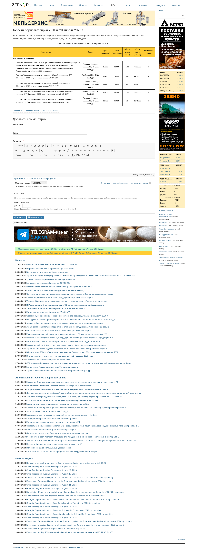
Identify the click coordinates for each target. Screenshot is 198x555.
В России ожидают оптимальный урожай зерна (48, 448)
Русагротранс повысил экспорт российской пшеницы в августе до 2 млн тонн (63, 341)
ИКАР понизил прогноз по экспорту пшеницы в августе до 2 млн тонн (59, 287)
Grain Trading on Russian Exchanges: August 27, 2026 (51, 466)
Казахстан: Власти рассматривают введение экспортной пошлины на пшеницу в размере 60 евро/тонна (76, 407)
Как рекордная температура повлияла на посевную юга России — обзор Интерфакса (67, 389)
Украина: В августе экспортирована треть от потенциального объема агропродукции (66, 301)
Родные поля (164, 246)
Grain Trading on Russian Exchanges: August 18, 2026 (51, 518)
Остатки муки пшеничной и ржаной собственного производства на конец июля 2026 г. (67, 316)
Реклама (176, 5)
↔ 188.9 (179, 174)
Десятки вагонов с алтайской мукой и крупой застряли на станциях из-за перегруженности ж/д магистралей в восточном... (84, 393)
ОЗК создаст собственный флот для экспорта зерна (51, 429)
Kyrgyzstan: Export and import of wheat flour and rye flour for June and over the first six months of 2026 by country (79, 521)
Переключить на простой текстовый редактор (34, 178)
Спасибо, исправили (166, 229)
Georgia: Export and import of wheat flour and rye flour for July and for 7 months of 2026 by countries (72, 499)
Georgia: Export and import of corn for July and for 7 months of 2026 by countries (63, 510)
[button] (19, 146)
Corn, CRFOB (165, 171)
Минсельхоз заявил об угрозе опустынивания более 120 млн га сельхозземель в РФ (66, 334)
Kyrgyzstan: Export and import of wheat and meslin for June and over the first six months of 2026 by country (75, 525)
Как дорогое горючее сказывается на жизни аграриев (51, 418)
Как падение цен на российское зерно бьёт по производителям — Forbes (61, 415)
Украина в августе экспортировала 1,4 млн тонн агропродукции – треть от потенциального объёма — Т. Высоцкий (80, 276)
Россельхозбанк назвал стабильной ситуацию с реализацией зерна (58, 330)
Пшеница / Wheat (50, 111)
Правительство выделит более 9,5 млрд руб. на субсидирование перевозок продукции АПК (69, 337)
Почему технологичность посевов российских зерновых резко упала (58, 386)
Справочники (66, 5)
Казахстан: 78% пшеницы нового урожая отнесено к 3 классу (55, 290)
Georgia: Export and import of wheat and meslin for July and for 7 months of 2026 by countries (69, 514)
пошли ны (163, 222)
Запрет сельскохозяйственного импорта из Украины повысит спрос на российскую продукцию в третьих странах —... (82, 440)
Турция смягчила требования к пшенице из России (50, 279)
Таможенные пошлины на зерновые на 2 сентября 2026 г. (55, 308)
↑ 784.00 (180, 84)
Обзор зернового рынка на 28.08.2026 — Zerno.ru (51, 265)
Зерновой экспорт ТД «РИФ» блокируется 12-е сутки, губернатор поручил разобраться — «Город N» (74, 397)
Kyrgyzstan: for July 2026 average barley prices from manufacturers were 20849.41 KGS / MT (69, 532)
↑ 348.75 (180, 78)
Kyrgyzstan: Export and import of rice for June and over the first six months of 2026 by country (69, 481)
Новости (38, 5)
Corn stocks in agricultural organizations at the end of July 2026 (55, 528)
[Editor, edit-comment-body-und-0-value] (84, 165)
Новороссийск (165, 158)
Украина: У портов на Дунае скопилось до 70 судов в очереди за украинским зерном (66, 348)
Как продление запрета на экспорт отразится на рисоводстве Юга (57, 404)
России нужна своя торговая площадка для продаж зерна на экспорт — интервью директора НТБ (72, 437)
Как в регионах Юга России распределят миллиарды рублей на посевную (61, 451)
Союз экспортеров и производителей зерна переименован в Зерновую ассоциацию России (69, 294)
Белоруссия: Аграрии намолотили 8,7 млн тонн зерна (52, 367)
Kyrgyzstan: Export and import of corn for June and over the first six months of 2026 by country (69, 477)
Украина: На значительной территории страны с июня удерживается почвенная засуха (67, 327)
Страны (83, 5)
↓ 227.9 (178, 168)
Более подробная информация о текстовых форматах (124, 183)
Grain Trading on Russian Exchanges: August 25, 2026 (51, 474)
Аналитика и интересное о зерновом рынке (40, 377)
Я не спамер (21, 222)
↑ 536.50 (180, 75)
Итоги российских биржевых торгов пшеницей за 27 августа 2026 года (59, 356)
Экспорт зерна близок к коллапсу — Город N (47, 411)
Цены (51, 5)
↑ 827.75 (180, 87)
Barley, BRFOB (165, 174)
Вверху (181, 539)
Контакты (143, 5)
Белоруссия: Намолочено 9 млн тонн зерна (47, 272)
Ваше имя (18, 124)
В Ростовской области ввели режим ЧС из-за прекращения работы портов (65, 305)
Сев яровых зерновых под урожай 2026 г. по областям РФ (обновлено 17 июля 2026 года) (59, 249)
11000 (178, 158)
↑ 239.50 (180, 91)
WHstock (163, 182)
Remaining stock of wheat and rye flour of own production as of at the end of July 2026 (66, 463)
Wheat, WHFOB (165, 168)
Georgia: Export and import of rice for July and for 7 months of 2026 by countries (63, 503)
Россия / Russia (32, 111)
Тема (15, 133)
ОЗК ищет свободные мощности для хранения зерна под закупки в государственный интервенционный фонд (78, 363)
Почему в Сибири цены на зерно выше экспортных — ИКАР (54, 444)
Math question (22, 202)
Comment (18, 141)
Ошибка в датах (165, 240)
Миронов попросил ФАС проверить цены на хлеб (49, 268)
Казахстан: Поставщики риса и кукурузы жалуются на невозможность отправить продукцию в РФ (72, 382)
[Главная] (21, 5)
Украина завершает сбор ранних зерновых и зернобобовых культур (58, 370)
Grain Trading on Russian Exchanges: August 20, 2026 (51, 488)
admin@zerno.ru (75, 547)
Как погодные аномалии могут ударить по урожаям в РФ (53, 422)
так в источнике (165, 252)
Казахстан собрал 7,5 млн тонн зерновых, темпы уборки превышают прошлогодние (66, 345)
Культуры (98, 5)
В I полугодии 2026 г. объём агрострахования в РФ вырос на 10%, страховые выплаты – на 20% (72, 352)
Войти (161, 10)
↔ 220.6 (179, 171)
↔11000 (179, 182)
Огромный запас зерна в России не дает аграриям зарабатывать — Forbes (62, 400)
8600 (178, 161)
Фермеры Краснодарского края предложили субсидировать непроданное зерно (64, 323)
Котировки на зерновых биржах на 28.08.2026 (48, 283)
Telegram (160, 5)
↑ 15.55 (179, 81)
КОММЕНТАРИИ (166, 211)
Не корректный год (166, 235)
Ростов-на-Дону (165, 161)
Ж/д (113, 5)
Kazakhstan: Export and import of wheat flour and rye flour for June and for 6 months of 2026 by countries (74, 492)
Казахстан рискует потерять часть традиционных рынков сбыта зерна (59, 297)
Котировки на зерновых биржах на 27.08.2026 (48, 312)
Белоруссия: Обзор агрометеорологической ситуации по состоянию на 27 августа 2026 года (70, 319)
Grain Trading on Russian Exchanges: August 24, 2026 (51, 485)
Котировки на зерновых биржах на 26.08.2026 (48, 359)
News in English (24, 458)
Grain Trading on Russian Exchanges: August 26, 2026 (51, 470)
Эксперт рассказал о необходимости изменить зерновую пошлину (57, 433)
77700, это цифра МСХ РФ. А (169, 263)
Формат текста (23, 183)
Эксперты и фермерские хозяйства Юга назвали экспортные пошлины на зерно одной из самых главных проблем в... (82, 426)
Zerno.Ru (19, 547)
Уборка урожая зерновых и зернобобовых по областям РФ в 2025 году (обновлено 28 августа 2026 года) (66, 253)
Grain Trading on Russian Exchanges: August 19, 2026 (51, 507)
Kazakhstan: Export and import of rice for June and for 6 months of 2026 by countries (65, 496)
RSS (128, 5)
